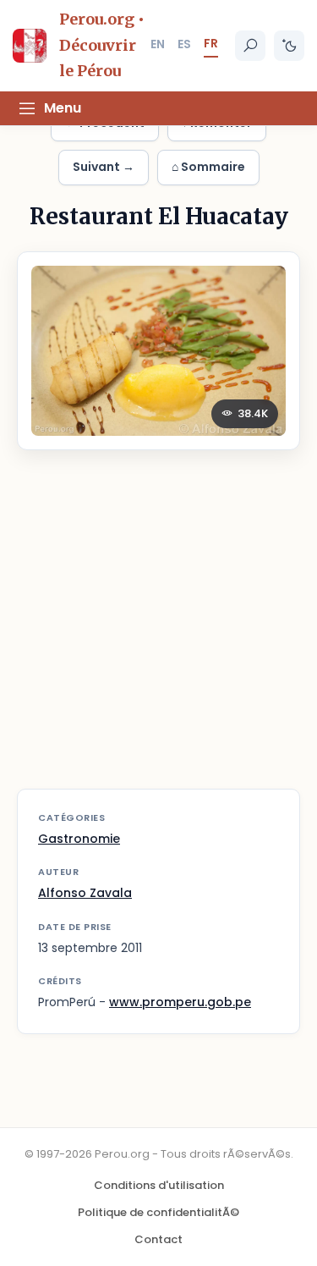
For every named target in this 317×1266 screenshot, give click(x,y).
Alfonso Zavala (85, 892)
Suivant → (103, 166)
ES (184, 44)
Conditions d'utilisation (159, 1185)
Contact (158, 1239)
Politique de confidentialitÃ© (158, 1212)
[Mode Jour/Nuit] (289, 45)
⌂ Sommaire (208, 166)
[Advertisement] (158, 630)
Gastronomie (79, 838)
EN (157, 44)
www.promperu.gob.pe (180, 1002)
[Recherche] (250, 45)
